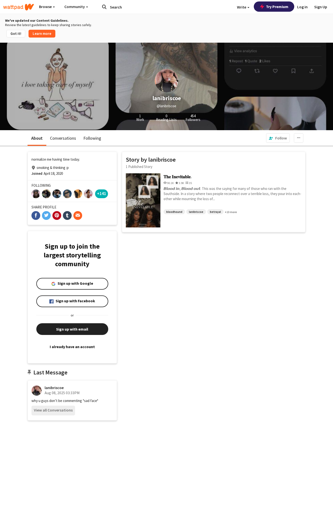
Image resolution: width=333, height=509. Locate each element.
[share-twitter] (46, 215)
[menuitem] (278, 138)
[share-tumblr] (67, 215)
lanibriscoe (54, 387)
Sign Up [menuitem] (320, 6)
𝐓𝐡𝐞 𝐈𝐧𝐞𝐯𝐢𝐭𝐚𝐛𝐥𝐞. (178, 176)
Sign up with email (72, 329)
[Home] (18, 7)
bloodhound (174, 212)
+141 (101, 193)
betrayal (215, 212)
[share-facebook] (35, 215)
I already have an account (72, 346)
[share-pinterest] (56, 215)
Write (242, 7)
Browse (45, 6)
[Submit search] (104, 7)
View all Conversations (53, 410)
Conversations (63, 138)
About (37, 138)
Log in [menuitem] (302, 6)
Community (75, 6)
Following (92, 138)
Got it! (15, 33)
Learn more (42, 33)
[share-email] (77, 215)
